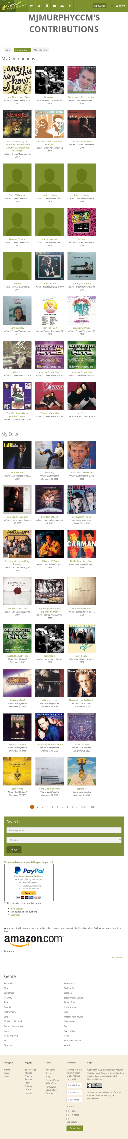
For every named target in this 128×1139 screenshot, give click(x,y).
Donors (49, 1093)
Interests (70, 1106)
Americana (69, 983)
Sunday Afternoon (82, 283)
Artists (39, 6)
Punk (6, 1031)
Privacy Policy (52, 1080)
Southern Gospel (72, 1040)
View (8, 50)
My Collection (41, 50)
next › (84, 806)
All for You (17, 372)
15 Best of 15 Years (49, 561)
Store (48, 1073)
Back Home (17, 788)
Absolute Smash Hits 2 (49, 372)
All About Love (49, 700)
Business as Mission (30, 1071)
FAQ (48, 1076)
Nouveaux (49, 97)
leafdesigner (17, 908)
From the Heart (49, 327)
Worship (68, 1045)
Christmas (9, 992)
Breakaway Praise (81, 327)
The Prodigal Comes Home (49, 744)
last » (93, 806)
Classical (68, 992)
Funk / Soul (69, 1002)
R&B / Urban (70, 1031)
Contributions (23, 50)
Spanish (8, 1045)
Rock (66, 1035)
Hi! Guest (99, 5)
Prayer (62, 6)
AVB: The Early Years (82, 608)
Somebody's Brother (17, 516)
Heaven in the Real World (81, 700)
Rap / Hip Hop (11, 1035)
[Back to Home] (14, 6)
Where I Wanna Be (49, 413)
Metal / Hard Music (73, 1016)
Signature (81, 788)
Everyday (49, 472)
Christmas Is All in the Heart (81, 97)
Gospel (7, 1007)
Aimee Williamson (17, 195)
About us (50, 1069)
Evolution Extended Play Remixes (17, 563)
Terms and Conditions (51, 1088)
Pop (66, 1026)
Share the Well (82, 744)
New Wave (69, 1021)
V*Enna (82, 413)
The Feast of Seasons (81, 141)
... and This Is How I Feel (17, 97)
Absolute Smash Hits (82, 372)
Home (31, 6)
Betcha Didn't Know (82, 516)
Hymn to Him (17, 472)
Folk (6, 1002)
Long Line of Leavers (49, 788)
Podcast (70, 6)
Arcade (81, 239)
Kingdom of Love (49, 516)
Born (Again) (50, 283)
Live (6, 1016)
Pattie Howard (49, 239)
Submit (122, 5)
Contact (29, 1089)
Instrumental (10, 1011)
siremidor (15, 914)
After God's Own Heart (81, 472)
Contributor (72, 1121)
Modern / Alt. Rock (13, 1021)
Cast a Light (82, 655)
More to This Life (17, 744)
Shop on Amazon (29, 1078)
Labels (46, 6)
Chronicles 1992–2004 (17, 608)
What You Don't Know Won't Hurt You (50, 143)
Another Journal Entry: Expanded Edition (49, 610)
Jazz (66, 1011)
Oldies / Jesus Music (13, 1026)
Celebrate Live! (17, 700)
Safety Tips (51, 1083)
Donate (28, 1093)
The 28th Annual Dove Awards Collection (17, 415)
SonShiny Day (17, 327)
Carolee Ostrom (49, 195)
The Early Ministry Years (81, 561)
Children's (69, 988)
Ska (6, 1040)
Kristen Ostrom (81, 195)
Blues (6, 988)
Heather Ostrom (17, 239)
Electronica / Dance (73, 997)
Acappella (9, 983)
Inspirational (70, 1007)
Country (8, 997)
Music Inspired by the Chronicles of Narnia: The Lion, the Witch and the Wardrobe (17, 146)
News (54, 6)
